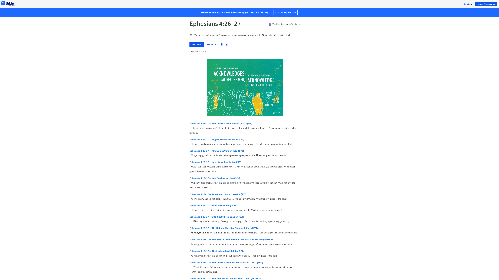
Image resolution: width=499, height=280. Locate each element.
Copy (225, 44)
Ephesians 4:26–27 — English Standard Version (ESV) (216, 139)
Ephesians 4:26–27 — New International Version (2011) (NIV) (220, 123)
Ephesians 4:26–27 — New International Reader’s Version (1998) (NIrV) (226, 262)
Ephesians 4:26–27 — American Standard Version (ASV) (218, 194)
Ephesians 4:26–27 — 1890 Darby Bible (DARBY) (213, 205)
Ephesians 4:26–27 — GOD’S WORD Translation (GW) (216, 216)
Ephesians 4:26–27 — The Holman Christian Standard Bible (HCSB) (224, 228)
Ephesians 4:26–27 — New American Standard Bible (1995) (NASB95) (225, 278)
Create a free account (486, 4)
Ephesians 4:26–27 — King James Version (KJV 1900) (216, 150)
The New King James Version (285, 24)
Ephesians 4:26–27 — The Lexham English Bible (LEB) (217, 251)
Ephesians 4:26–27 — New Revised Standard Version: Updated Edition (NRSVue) (231, 239)
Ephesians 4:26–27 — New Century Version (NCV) (214, 178)
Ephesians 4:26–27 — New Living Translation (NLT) (215, 162)
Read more (197, 44)
